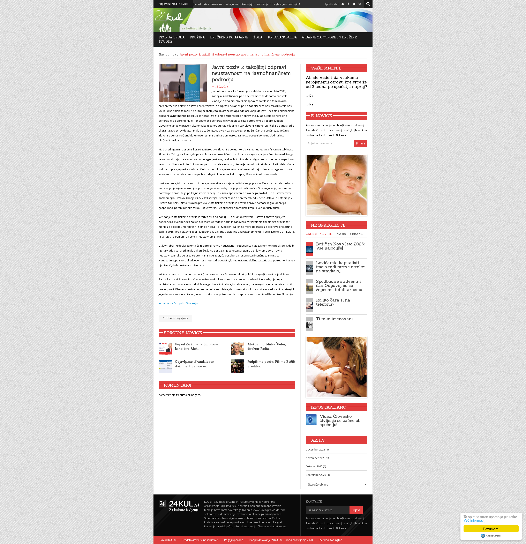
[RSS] (360, 4)
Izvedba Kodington (330, 540)
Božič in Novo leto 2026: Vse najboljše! (340, 246)
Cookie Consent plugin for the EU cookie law (491, 536)
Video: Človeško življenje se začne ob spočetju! (340, 420)
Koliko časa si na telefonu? (333, 302)
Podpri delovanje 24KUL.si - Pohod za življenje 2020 (281, 540)
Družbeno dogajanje (175, 318)
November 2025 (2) (317, 458)
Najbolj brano (349, 234)
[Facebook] (348, 4)
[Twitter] (354, 4)
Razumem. (491, 528)
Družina (197, 37)
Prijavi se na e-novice (173, 4)
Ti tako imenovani (334, 318)
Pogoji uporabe (233, 540)
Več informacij (474, 520)
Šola (258, 37)
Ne (310, 104)
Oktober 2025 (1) (316, 466)
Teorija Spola (172, 37)
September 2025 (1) (318, 475)
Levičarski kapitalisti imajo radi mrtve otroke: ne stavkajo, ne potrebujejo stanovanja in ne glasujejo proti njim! (204, 4)
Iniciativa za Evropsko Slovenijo (178, 303)
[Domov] (342, 4)
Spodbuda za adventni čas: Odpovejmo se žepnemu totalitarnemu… (340, 285)
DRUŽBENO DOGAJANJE (229, 37)
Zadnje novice (319, 234)
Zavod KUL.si (168, 540)
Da (310, 95)
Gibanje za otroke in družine (329, 37)
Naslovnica (167, 54)
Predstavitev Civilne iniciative (200, 540)
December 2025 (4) (317, 449)
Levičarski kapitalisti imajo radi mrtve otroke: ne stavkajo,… (340, 266)
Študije (165, 41)
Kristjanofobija (282, 37)
